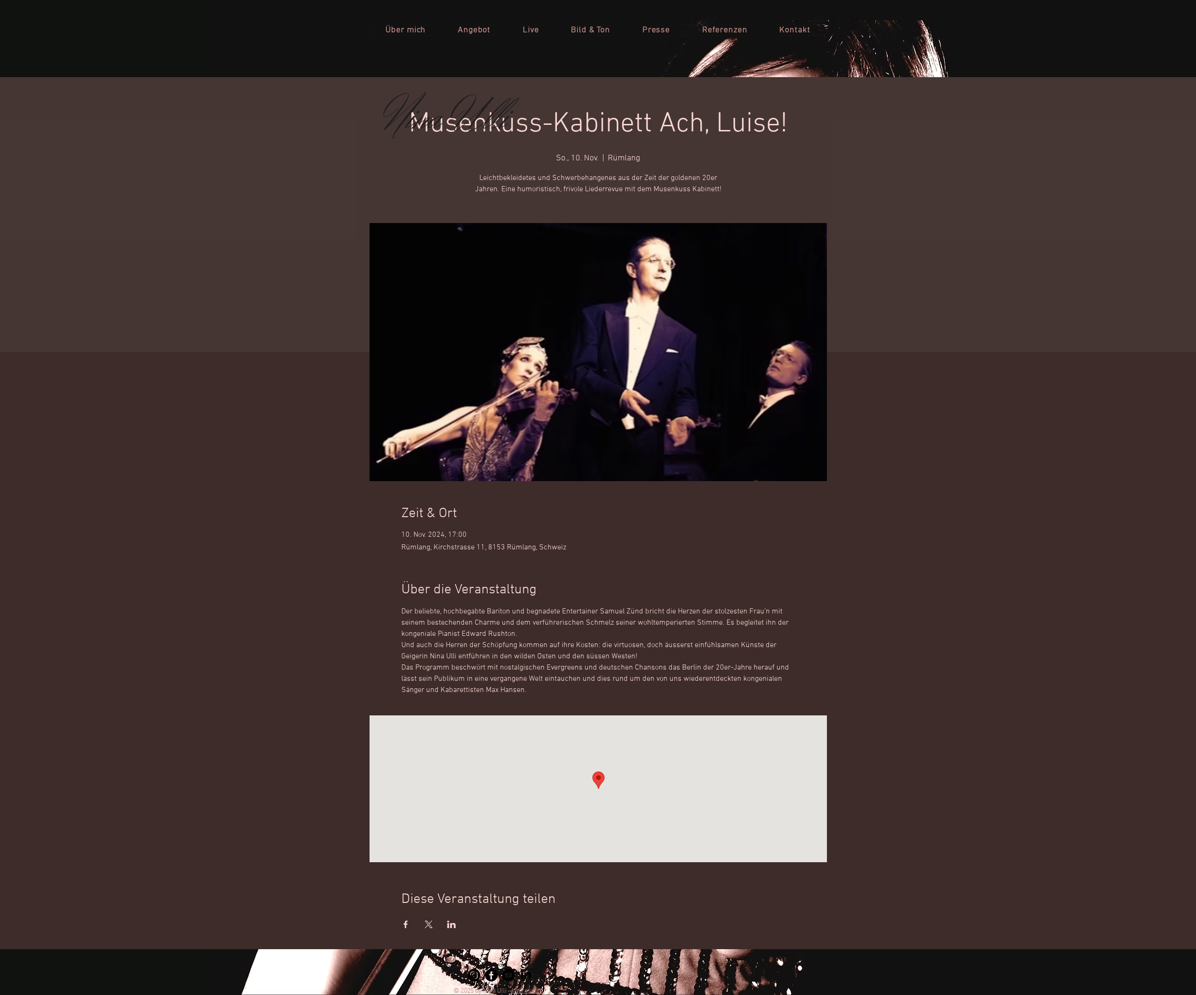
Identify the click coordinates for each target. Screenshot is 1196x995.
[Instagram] (474, 975)
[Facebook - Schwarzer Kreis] (491, 975)
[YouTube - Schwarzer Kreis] (508, 975)
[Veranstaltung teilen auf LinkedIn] (451, 924)
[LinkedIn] (526, 975)
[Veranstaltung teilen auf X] (428, 924)
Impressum (527, 991)
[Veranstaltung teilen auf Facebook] (405, 924)
